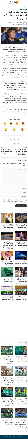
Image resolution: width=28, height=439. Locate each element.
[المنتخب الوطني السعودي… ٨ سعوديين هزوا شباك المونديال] (21, 371)
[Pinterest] (10, 139)
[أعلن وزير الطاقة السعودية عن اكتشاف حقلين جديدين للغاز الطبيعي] (7, 218)
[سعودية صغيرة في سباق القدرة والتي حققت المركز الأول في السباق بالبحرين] (7, 371)
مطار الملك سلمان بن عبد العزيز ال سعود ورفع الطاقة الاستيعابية (21, 226)
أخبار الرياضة (17, 109)
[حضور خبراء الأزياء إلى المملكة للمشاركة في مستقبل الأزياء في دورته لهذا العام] (21, 236)
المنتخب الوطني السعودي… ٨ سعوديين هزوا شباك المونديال (21, 379)
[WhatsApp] (6, 139)
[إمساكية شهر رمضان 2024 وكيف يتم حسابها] (21, 255)
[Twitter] (14, 139)
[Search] (2, 2)
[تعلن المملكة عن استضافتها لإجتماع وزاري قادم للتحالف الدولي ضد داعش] (7, 272)
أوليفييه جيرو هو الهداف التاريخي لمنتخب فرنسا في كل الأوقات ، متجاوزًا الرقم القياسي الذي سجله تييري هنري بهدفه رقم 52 (21, 424)
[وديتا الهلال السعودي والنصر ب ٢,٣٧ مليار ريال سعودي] (21, 392)
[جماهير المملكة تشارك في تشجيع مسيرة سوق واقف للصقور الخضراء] (7, 392)
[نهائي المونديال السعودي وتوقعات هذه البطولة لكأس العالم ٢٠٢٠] (7, 350)
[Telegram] (14, 143)
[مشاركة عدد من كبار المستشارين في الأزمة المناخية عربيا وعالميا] (21, 290)
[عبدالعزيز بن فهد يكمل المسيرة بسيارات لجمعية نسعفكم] (7, 255)
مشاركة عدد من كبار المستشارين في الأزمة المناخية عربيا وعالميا (21, 298)
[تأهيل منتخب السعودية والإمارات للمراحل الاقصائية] (7, 413)
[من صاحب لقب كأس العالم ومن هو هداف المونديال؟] (21, 350)
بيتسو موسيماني (6, 111)
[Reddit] (18, 143)
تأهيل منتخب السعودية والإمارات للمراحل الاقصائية (8, 421)
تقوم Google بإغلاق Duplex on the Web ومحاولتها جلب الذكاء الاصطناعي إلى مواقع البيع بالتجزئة (8, 245)
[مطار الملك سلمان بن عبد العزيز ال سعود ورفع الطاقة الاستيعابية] (21, 218)
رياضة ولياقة (23, 9)
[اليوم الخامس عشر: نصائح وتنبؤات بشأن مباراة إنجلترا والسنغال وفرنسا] (7, 290)
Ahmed (9, 22)
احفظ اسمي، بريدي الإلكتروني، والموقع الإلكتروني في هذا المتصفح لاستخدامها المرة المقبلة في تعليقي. (13, 200)
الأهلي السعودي (16, 111)
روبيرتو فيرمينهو (21, 113)
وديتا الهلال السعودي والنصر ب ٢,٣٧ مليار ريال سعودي (21, 400)
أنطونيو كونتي (9, 109)
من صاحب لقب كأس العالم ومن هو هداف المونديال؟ (21, 358)
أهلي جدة (23, 111)
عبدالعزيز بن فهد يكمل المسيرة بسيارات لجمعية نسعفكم (7, 263)
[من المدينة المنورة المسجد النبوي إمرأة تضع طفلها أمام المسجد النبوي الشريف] (21, 272)
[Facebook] (18, 139)
